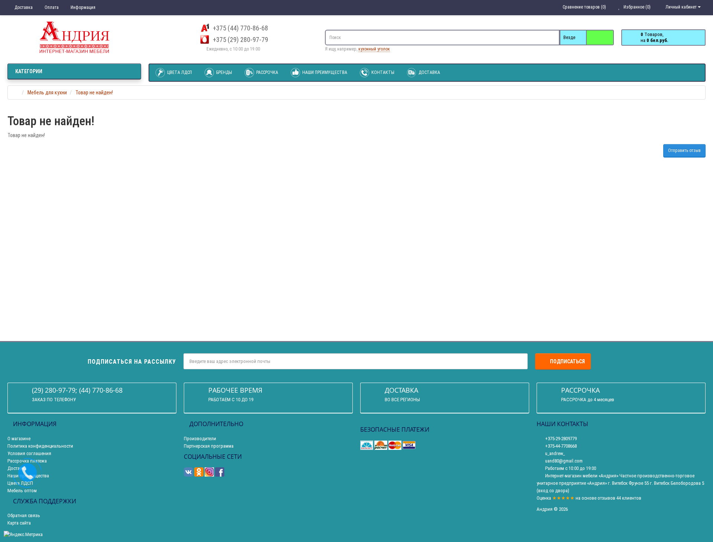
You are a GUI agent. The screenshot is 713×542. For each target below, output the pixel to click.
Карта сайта (19, 523)
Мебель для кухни (47, 92)
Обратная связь (23, 515)
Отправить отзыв (684, 150)
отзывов (606, 498)
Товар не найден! (94, 92)
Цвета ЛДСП (179, 72)
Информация (82, 7)
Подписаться (567, 361)
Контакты (382, 72)
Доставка (23, 7)
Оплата (51, 7)
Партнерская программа (209, 446)
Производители (200, 438)
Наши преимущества (324, 72)
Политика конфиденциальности (40, 446)
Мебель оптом (22, 490)
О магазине (18, 438)
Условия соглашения (29, 453)
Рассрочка (266, 72)
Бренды (223, 72)
